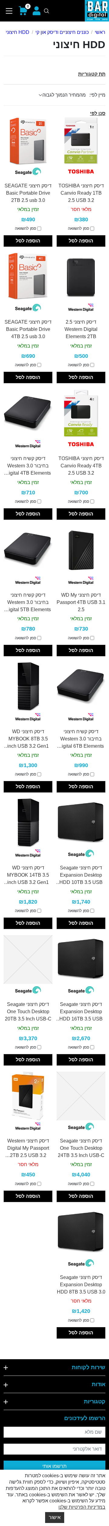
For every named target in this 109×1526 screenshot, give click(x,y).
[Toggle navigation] (9, 10)
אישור (55, 1517)
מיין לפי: (97, 94)
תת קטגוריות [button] (91, 74)
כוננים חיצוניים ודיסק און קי (62, 32)
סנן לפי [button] (97, 113)
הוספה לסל (81, 240)
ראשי (100, 32)
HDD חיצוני (17, 32)
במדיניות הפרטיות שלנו (81, 1507)
